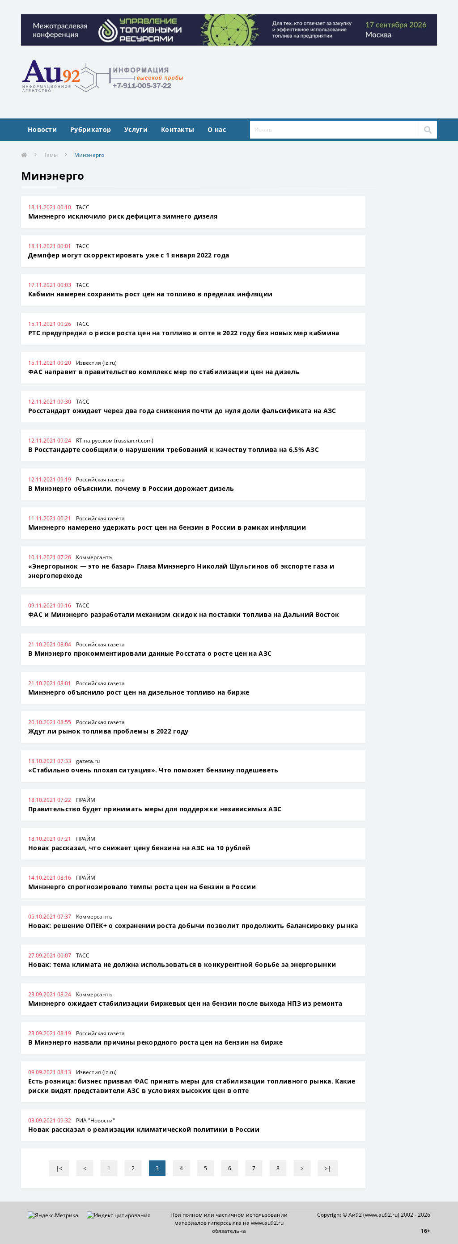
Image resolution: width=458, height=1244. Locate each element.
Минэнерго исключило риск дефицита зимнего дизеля (122, 216)
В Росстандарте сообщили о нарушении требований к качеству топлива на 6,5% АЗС (173, 449)
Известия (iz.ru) (96, 363)
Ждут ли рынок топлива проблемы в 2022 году (108, 731)
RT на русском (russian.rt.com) (114, 440)
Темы (51, 155)
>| (328, 1168)
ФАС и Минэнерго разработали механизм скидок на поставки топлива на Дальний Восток (183, 614)
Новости (42, 129)
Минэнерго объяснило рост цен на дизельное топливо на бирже (138, 692)
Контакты (177, 129)
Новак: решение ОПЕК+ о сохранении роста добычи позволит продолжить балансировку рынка (193, 925)
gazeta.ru (88, 761)
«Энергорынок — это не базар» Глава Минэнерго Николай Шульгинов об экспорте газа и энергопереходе (181, 571)
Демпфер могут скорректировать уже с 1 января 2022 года (128, 255)
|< (59, 1168)
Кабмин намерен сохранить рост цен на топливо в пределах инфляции (150, 294)
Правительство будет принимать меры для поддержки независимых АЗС (154, 809)
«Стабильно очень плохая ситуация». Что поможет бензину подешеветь (153, 770)
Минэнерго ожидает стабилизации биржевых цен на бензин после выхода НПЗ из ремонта (185, 1003)
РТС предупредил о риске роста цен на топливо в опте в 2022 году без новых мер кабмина (183, 333)
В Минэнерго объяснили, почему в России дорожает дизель (131, 488)
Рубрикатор (90, 129)
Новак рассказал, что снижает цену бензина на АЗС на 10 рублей (139, 847)
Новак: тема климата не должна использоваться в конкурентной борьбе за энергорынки (182, 964)
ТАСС (82, 207)
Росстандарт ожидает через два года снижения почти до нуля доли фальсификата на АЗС (182, 410)
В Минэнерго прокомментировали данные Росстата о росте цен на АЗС (149, 653)
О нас (217, 129)
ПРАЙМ (85, 800)
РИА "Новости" (95, 1120)
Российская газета (100, 479)
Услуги (136, 129)
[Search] (427, 130)
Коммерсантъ (94, 557)
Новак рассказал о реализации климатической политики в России (143, 1129)
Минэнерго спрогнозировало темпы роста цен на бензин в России (142, 886)
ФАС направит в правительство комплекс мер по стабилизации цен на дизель (163, 371)
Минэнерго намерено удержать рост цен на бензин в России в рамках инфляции (167, 527)
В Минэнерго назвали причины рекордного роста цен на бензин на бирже (155, 1042)
